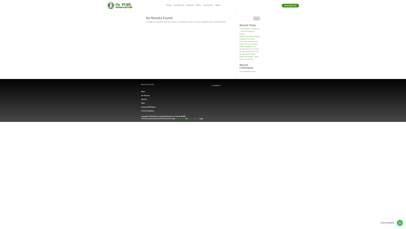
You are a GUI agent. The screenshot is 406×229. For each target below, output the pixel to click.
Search (256, 18)
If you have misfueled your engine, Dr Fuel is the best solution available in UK (248, 43)
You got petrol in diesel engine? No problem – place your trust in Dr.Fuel (249, 56)
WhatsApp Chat (290, 6)
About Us (190, 5)
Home (168, 5)
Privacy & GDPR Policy (148, 107)
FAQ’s (198, 5)
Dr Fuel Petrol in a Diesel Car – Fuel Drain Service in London (249, 31)
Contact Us (208, 5)
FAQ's (143, 103)
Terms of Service (193, 119)
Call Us (217, 5)
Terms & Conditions (147, 111)
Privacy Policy (180, 119)
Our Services (179, 5)
